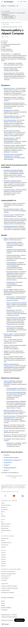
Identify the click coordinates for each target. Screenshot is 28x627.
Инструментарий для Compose (11, 209)
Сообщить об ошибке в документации (9, 588)
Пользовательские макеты (13, 255)
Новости (3, 511)
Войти (24, 1)
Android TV (3, 547)
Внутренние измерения (12, 271)
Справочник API (8, 462)
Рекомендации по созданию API (12, 460)
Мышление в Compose (9, 88)
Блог (2, 513)
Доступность (7, 435)
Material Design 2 (11, 310)
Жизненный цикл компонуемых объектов (14, 103)
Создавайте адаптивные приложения (13, 170)
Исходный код (4, 509)
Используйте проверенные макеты (12, 181)
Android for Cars (4, 544)
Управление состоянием (10, 97)
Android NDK (4, 580)
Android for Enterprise (6, 505)
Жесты (5, 356)
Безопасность (4, 507)
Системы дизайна (8, 289)
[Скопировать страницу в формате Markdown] (7, 37)
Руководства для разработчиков (8, 573)
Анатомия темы (10, 326)
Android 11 (3, 565)
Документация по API (6, 575)
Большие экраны (4, 538)
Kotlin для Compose (9, 215)
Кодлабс (6, 465)
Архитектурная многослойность (12, 130)
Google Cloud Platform (6, 607)
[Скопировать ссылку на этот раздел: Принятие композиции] (21, 378)
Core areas (11, 6)
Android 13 (3, 561)
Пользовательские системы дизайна (16, 317)
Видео (5, 470)
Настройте (7, 455)
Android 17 (3, 552)
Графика (6, 345)
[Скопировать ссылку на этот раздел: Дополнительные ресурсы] (24, 452)
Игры (2, 521)
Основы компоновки (12, 242)
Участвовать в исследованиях (7, 592)
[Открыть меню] (2, 1)
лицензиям (3, 486)
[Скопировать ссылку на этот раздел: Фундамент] (11, 85)
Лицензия (14, 614)
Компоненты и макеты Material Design (16, 249)
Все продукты (4, 609)
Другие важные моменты (13, 401)
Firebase (3, 605)
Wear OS (3, 540)
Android (3, 503)
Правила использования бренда (9, 616)
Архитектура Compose (9, 416)
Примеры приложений (9, 467)
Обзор (5, 63)
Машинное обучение (5, 524)
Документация (6, 24)
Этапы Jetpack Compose (10, 120)
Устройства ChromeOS (6, 542)
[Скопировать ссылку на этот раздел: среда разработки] (17, 200)
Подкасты (3, 516)
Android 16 (3, 555)
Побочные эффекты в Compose (12, 116)
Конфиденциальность (6, 530)
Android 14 (3, 559)
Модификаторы (8, 110)
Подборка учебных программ (11, 457)
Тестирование (7, 439)
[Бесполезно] (21, 27)
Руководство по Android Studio (8, 571)
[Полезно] (19, 27)
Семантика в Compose (9, 145)
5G (1, 532)
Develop (3, 6)
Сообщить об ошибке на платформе (9, 586)
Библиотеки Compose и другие (12, 410)
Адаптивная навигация (9, 189)
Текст (5, 339)
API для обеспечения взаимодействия (16, 392)
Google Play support (5, 590)
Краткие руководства (9, 73)
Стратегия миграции (12, 388)
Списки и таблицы (8, 334)
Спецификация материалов (11, 226)
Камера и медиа (4, 528)
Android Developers (5, 22)
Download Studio (4, 578)
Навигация (6, 425)
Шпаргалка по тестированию (14, 443)
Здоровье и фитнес (5, 526)
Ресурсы (6, 430)
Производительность (9, 138)
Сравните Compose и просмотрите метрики (15, 219)
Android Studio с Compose (10, 203)
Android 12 (3, 563)
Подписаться (19, 620)
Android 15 (3, 557)
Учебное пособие (8, 67)
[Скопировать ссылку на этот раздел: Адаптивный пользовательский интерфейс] (11, 167)
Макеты (6, 238)
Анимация (6, 351)
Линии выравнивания (12, 262)
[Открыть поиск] (18, 1)
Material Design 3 (11, 297)
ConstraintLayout (11, 282)
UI (17, 6)
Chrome (3, 603)
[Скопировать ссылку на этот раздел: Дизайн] (8, 235)
